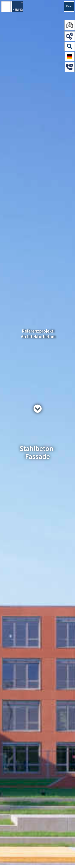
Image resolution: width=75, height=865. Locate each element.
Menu (69, 6)
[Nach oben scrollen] (67, 855)
